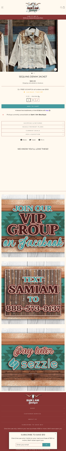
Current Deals (33, 130)
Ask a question (33, 134)
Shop (32, 408)
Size (32, 96)
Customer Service (32, 413)
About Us (32, 419)
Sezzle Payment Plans (33, 127)
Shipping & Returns (33, 123)
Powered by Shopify (22, 449)
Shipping (25, 83)
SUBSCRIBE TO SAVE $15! (32, 424)
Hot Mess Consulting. (44, 449)
